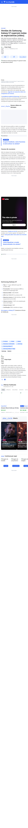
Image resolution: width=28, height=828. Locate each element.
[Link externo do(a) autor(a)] (5, 379)
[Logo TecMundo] (9, 2)
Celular (3, 28)
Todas (3, 389)
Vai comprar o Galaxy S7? (8, 310)
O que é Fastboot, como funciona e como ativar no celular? (14, 143)
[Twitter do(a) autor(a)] (2, 379)
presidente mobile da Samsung (10, 96)
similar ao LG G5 (12, 231)
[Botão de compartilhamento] (5, 57)
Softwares (8, 389)
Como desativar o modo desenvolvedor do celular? (12, 243)
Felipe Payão (7, 47)
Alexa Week (14, 389)
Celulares (21, 389)
